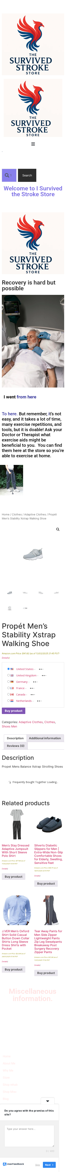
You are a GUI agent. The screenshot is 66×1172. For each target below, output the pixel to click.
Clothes (17, 514)
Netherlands (24, 701)
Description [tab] (15, 738)
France (20, 688)
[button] (33, 144)
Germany (22, 681)
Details (5, 657)
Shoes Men (9, 726)
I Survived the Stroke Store (20, 1016)
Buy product (13, 711)
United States (25, 669)
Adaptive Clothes (35, 514)
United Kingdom (26, 675)
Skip (37, 1164)
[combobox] (9, 175)
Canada (20, 694)
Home (6, 514)
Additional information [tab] (45, 738)
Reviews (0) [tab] (16, 746)
